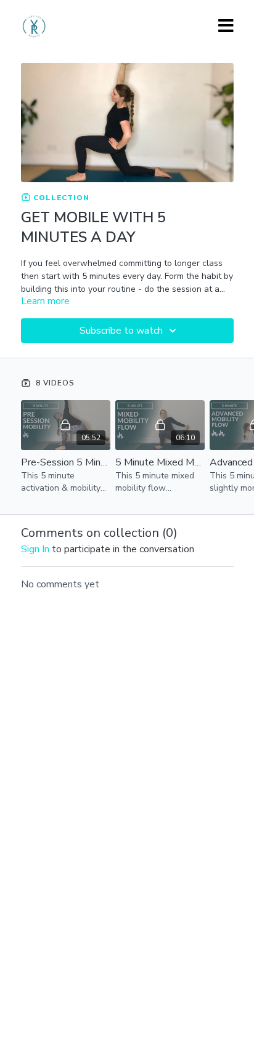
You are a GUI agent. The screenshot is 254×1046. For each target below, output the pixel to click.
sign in (35, 549)
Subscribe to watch (121, 330)
